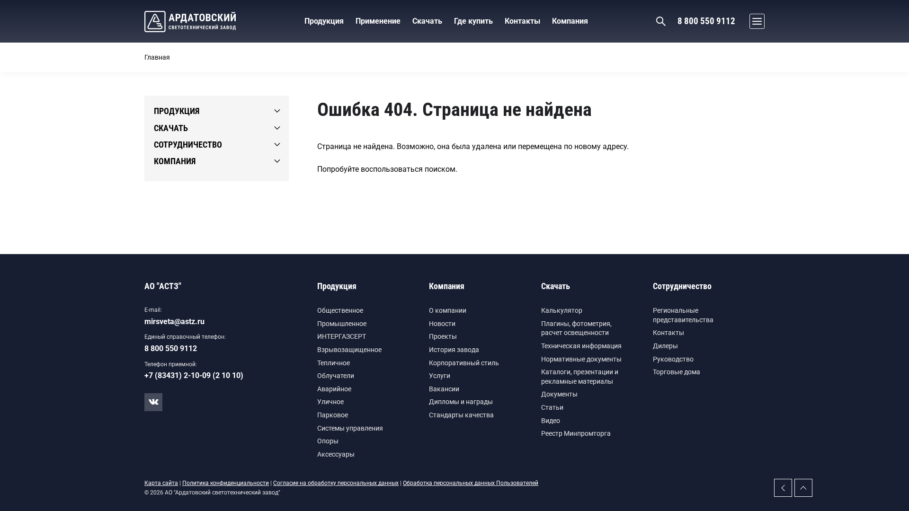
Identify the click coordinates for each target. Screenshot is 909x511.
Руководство (673, 359)
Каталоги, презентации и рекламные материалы (579, 376)
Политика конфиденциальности (225, 483)
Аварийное (334, 389)
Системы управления (350, 428)
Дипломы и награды (461, 401)
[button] (754, 21)
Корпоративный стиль (464, 363)
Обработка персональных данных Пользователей (470, 483)
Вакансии (444, 389)
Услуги (439, 375)
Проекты (443, 336)
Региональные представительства (683, 315)
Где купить (473, 21)
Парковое (332, 415)
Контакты (668, 332)
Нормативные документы (581, 359)
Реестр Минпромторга (576, 433)
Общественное (340, 310)
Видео (550, 420)
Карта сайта (161, 483)
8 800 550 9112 (706, 21)
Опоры (328, 441)
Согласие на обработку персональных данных (336, 483)
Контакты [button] (522, 21)
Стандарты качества (461, 415)
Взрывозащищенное (349, 349)
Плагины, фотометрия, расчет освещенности (576, 328)
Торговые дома (676, 372)
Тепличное (333, 363)
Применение (378, 21)
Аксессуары (336, 454)
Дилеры (665, 346)
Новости (442, 323)
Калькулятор (561, 310)
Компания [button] (570, 21)
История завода (454, 349)
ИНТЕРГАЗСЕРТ (341, 336)
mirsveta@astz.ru (174, 321)
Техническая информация (581, 346)
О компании (447, 310)
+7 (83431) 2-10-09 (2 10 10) (193, 375)
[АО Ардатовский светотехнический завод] (190, 21)
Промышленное (341, 323)
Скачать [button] (427, 21)
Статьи (552, 407)
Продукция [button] (324, 21)
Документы (559, 394)
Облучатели (335, 375)
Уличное (330, 401)
